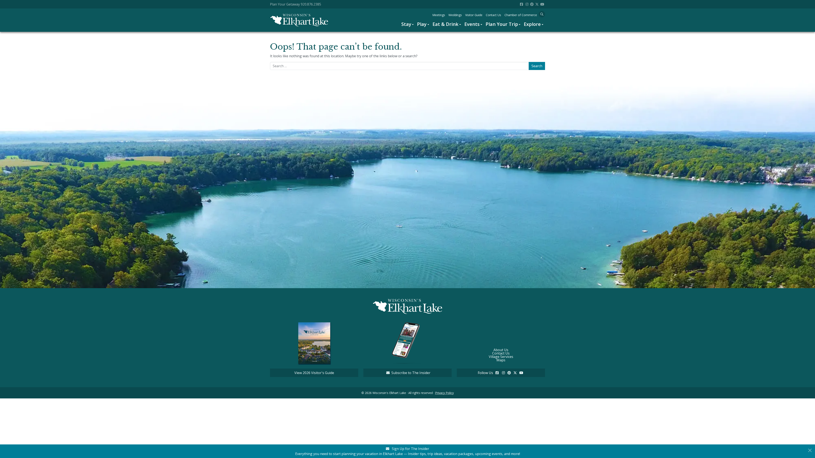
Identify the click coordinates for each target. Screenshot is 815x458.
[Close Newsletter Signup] (810, 450)
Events (472, 24)
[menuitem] (408, 24)
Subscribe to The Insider (410, 372)
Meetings (438, 15)
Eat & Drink (445, 24)
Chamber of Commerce (520, 15)
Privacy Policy (444, 393)
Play (422, 24)
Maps (500, 360)
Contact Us (493, 15)
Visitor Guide (473, 15)
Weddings (455, 15)
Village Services (501, 356)
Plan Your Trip (502, 24)
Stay (406, 24)
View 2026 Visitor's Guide (314, 372)
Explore (532, 24)
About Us (500, 350)
